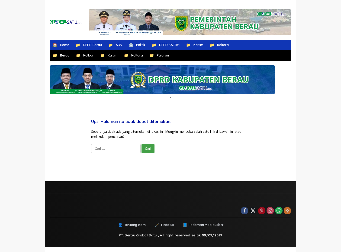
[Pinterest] (261, 211)
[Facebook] (244, 211)
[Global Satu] (66, 22)
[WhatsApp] (279, 211)
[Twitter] (253, 211)
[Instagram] (270, 211)
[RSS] (287, 211)
